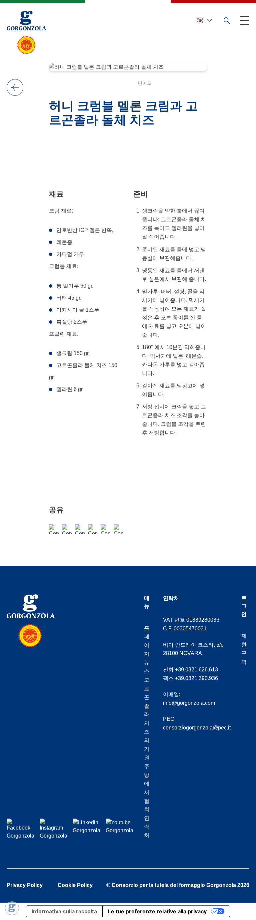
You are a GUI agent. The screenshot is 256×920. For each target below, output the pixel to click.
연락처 (146, 826)
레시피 (15, 87)
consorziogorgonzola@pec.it (197, 727)
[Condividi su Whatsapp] (67, 529)
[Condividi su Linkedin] (118, 529)
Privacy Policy (25, 885)
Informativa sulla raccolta (64, 911)
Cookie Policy (75, 885)
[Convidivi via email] (80, 529)
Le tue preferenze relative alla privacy (157, 911)
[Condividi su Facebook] (54, 529)
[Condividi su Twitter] (105, 529)
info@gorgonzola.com (189, 703)
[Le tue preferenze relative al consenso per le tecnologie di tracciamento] (12, 908)
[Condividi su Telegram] (93, 529)
